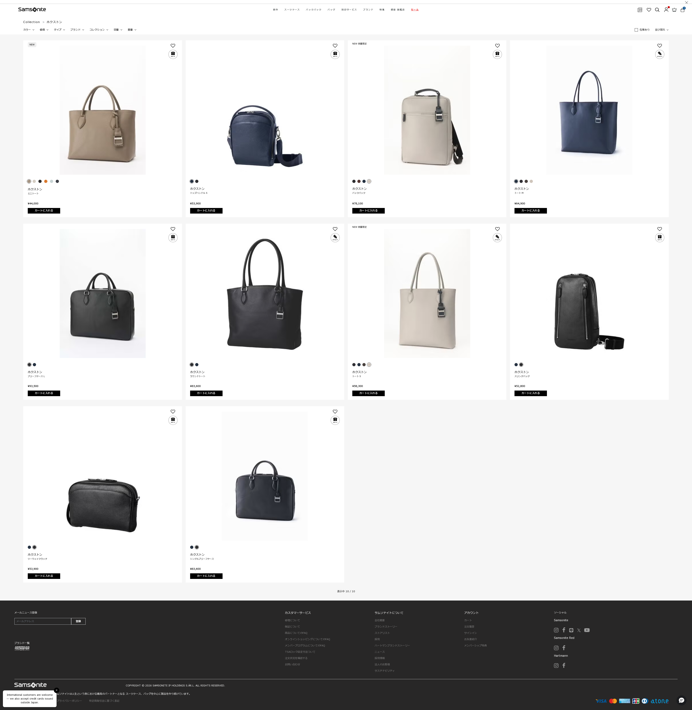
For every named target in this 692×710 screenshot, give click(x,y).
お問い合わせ (292, 664)
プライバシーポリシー (69, 701)
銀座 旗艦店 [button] (398, 9)
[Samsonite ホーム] (32, 10)
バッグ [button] (331, 9)
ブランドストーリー (386, 627)
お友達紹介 (470, 639)
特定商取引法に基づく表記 (104, 701)
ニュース (380, 652)
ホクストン (35, 189)
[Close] (686, 2)
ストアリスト (382, 633)
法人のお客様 (382, 664)
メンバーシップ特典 (475, 646)
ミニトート (33, 193)
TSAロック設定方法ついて (300, 652)
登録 (78, 621)
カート (468, 620)
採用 (377, 639)
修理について (292, 620)
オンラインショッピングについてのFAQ (307, 639)
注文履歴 (469, 627)
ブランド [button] (368, 9)
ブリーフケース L (36, 376)
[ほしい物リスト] (649, 10)
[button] (415, 9)
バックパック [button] (313, 9)
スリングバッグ (522, 376)
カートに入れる (44, 210)
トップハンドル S (198, 193)
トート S (356, 376)
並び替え (660, 30)
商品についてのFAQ (296, 633)
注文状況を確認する (296, 658)
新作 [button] (275, 9)
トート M (519, 193)
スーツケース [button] (292, 9)
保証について (292, 627)
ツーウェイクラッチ (37, 559)
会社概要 (380, 620)
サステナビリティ (385, 671)
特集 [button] (382, 9)
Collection (31, 22)
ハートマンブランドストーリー (392, 646)
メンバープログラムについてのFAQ (305, 646)
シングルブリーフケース (202, 559)
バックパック (358, 193)
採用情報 (380, 658)
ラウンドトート (197, 376)
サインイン (470, 633)
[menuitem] (275, 9)
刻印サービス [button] (349, 9)
